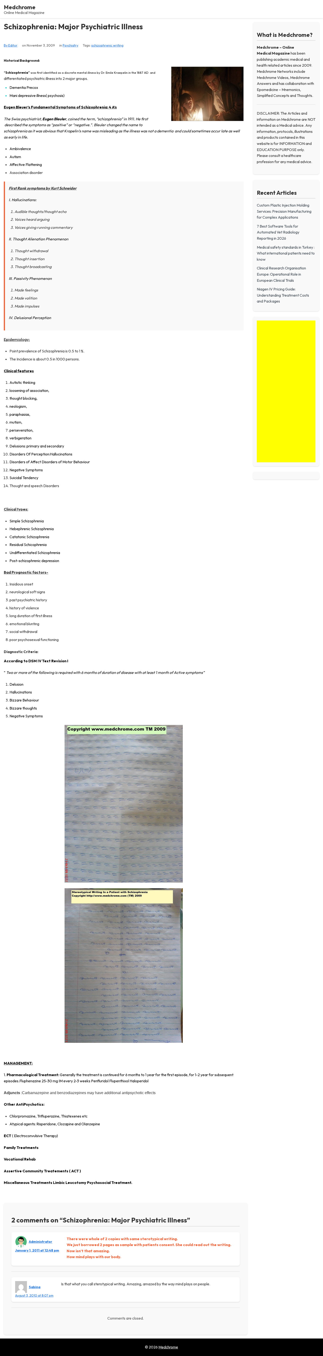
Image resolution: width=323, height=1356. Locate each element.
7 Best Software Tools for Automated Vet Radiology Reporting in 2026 (278, 232)
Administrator (40, 1241)
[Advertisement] (286, 391)
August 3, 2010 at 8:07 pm (34, 1295)
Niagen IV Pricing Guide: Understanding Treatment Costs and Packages (283, 295)
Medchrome (19, 7)
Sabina (34, 1287)
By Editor (10, 45)
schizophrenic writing (107, 45)
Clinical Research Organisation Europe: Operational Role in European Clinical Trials (281, 274)
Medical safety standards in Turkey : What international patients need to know (286, 253)
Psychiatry (70, 45)
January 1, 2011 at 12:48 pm (37, 1250)
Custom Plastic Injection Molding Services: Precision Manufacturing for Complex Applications (284, 211)
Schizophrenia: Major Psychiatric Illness (73, 26)
